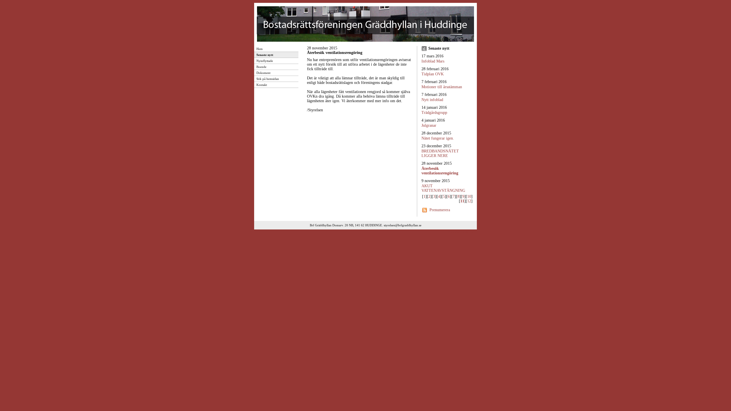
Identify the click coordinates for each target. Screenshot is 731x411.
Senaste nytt (264, 55)
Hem (259, 49)
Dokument (263, 72)
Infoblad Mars (432, 61)
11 (462, 201)
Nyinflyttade (264, 61)
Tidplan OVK (432, 74)
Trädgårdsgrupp (434, 112)
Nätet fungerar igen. (437, 138)
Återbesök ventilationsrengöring (439, 170)
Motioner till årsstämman (441, 87)
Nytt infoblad (432, 100)
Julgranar (428, 125)
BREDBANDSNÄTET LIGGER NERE (440, 153)
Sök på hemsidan (267, 78)
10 (469, 196)
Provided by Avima (460, 232)
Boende (261, 66)
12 (469, 201)
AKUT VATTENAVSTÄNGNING (443, 188)
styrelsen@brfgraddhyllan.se (402, 225)
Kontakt (261, 84)
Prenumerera (439, 210)
